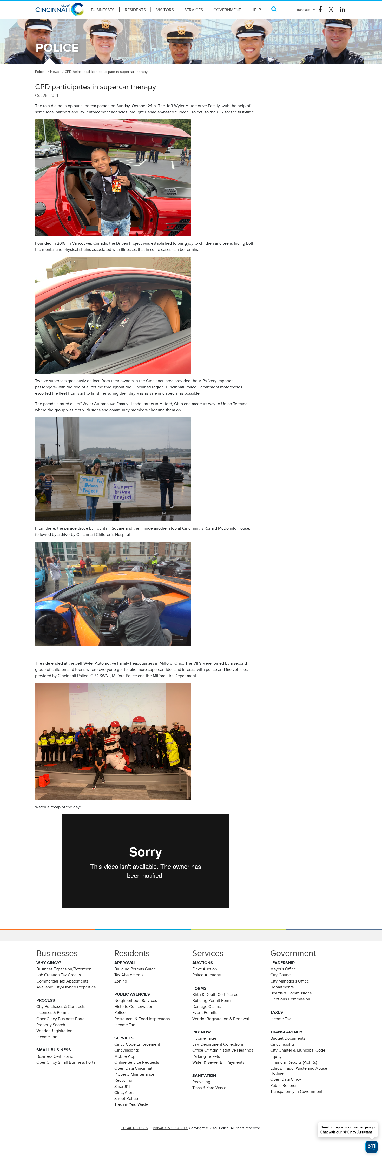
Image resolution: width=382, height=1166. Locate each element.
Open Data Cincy (285, 1079)
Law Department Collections (218, 1044)
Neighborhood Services (135, 1000)
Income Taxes (204, 1038)
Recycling (123, 1080)
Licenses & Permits (53, 1012)
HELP (256, 10)
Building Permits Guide (135, 969)
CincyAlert (124, 1092)
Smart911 (122, 1086)
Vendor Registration (54, 1030)
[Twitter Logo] (331, 9)
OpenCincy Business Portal (60, 1019)
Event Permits (204, 1012)
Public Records (283, 1085)
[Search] (274, 9)
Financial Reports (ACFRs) (293, 1062)
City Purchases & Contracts (60, 1006)
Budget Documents (287, 1038)
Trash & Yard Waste (131, 1104)
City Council (281, 975)
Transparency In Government (296, 1091)
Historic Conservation (133, 1006)
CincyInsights (126, 1050)
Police (120, 1012)
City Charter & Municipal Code (297, 1050)
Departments (282, 987)
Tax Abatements (128, 975)
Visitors (165, 10)
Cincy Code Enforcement (137, 1044)
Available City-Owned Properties (66, 987)
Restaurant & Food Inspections (142, 1019)
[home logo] (59, 12)
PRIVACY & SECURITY (170, 1128)
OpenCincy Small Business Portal (66, 1062)
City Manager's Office (289, 981)
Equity (276, 1056)
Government (227, 10)
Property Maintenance (134, 1074)
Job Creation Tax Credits (58, 975)
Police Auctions (206, 975)
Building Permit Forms (212, 1000)
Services (193, 10)
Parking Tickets (206, 1056)
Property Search (50, 1024)
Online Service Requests (136, 1062)
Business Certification (56, 1056)
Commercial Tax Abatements (62, 981)
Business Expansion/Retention (63, 969)
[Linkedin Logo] (342, 9)
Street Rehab (126, 1098)
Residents (135, 10)
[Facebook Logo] (320, 9)
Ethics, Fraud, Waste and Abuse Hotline (298, 1071)
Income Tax (46, 1036)
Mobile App (124, 1056)
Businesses (102, 10)
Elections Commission (290, 999)
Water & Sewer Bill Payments (218, 1062)
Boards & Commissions (291, 993)
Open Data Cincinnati (133, 1068)
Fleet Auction (204, 969)
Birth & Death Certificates (215, 994)
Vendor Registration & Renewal (220, 1019)
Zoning (120, 981)
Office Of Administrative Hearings (222, 1050)
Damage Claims (206, 1006)
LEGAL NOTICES (134, 1128)
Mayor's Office (283, 969)
